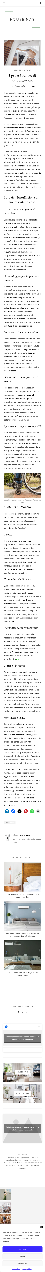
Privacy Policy (27, 1269)
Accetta (22, 1249)
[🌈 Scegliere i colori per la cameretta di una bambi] (5, 1207)
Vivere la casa (22, 70)
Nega (22, 1256)
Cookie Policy (16, 1269)
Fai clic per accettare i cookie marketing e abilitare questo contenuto (22, 1038)
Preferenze (22, 1263)
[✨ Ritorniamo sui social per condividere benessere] (5, 1194)
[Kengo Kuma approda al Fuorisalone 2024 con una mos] (5, 1220)
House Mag (24, 835)
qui (17, 659)
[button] (41, 1227)
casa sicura (9, 822)
